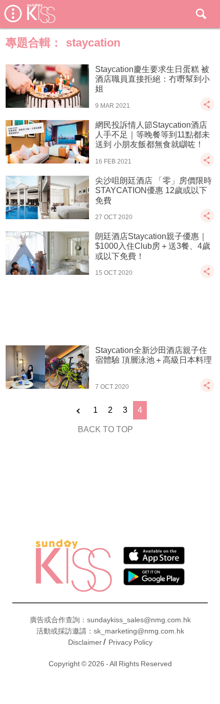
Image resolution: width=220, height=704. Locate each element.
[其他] (207, 109)
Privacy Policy (130, 642)
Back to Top (105, 429)
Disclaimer (85, 642)
